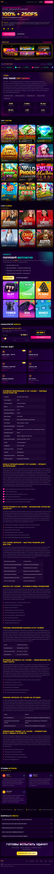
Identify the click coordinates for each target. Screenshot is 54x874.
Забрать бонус (7, 34)
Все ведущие (5, 208)
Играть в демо (8, 277)
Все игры (3, 122)
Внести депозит (41, 337)
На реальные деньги (22, 277)
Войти (41, 2)
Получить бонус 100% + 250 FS (27, 853)
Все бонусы (20, 34)
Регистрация (48, 2)
